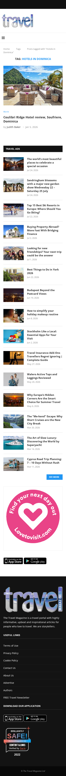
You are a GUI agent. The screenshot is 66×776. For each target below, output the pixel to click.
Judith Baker (14, 127)
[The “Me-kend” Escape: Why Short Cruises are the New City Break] (13, 421)
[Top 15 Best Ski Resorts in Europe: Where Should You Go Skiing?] (13, 210)
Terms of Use (10, 645)
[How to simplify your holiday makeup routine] (13, 316)
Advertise (8, 682)
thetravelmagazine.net (17, 741)
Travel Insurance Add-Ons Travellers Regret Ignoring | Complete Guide (44, 356)
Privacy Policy (10, 653)
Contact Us (9, 668)
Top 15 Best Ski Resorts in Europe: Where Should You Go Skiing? (44, 209)
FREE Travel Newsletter (16, 697)
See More (54, 477)
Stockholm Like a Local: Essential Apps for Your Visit (42, 335)
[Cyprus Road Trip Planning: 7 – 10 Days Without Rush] (13, 464)
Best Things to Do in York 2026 (43, 271)
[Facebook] (17, 4)
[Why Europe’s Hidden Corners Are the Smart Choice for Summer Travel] (13, 400)
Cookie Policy (10, 660)
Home (6, 48)
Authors (7, 690)
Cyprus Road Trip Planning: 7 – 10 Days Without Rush (44, 460)
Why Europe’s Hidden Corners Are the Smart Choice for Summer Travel (43, 398)
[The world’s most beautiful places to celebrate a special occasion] (13, 164)
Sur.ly (23, 748)
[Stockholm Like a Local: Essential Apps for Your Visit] (13, 336)
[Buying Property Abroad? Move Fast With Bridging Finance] (13, 232)
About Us (8, 675)
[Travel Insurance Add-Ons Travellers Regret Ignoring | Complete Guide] (13, 358)
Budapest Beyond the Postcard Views (41, 291)
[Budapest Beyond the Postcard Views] (13, 295)
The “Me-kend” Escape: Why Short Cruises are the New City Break (44, 420)
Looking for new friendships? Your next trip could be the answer (44, 251)
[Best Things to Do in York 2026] (13, 274)
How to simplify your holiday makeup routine (42, 312)
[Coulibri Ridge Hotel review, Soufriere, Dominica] (33, 85)
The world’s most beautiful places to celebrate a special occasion (44, 162)
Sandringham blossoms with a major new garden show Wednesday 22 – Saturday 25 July (43, 186)
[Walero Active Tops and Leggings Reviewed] (13, 379)
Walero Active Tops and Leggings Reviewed (42, 376)
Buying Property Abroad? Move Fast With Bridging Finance (43, 230)
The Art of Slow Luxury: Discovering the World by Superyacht (43, 441)
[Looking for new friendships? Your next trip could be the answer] (13, 253)
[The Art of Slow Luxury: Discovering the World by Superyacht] (13, 443)
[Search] (62, 38)
